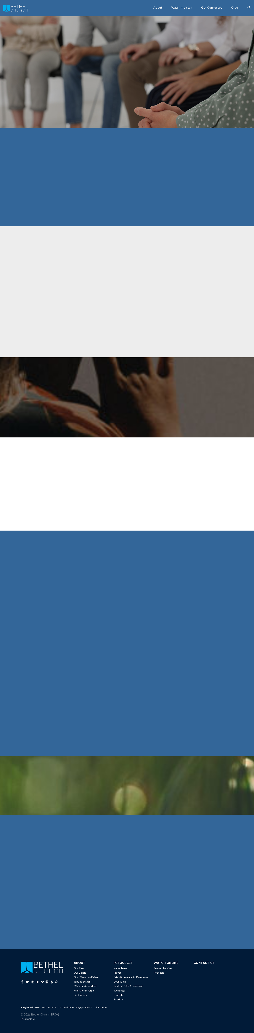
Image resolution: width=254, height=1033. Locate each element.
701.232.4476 (49, 1007)
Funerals (118, 995)
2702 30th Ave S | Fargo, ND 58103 (75, 1007)
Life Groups (80, 995)
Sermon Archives (163, 968)
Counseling (120, 981)
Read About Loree (47, 916)
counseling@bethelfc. (83, 710)
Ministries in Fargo (84, 990)
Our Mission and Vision (86, 977)
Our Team (79, 968)
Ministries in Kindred (85, 986)
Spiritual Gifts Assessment (128, 986)
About (157, 7)
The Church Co (28, 1018)
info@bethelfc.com (30, 1007)
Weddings (119, 990)
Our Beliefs (80, 972)
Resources (123, 963)
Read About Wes (100, 922)
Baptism (118, 999)
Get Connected (211, 7)
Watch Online (166, 963)
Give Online (101, 1007)
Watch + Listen (181, 7)
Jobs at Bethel (82, 981)
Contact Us (204, 963)
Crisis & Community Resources (131, 977)
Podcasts (159, 972)
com (97, 710)
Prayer (117, 972)
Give (234, 7)
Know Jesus (120, 968)
